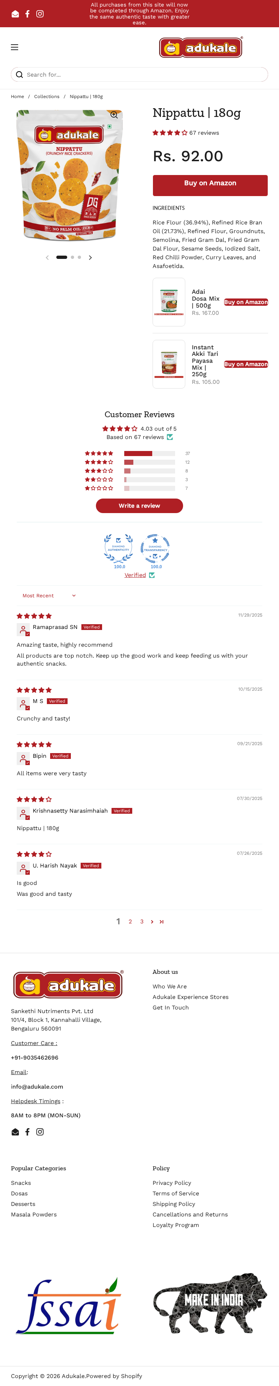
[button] (171, 132)
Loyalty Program (176, 1225)
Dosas (19, 1193)
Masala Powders (34, 1214)
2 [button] (130, 921)
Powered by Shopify (114, 1376)
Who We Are (170, 986)
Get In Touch (171, 1007)
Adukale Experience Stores (191, 996)
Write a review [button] (139, 505)
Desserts (23, 1203)
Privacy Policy (172, 1182)
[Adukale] (201, 47)
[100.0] (118, 548)
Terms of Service (176, 1193)
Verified (135, 575)
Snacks (21, 1182)
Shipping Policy (174, 1203)
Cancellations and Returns (190, 1214)
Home (17, 96)
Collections (47, 96)
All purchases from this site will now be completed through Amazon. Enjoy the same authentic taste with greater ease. (139, 13)
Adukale (73, 1376)
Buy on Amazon (210, 183)
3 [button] (141, 921)
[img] (34, 616)
